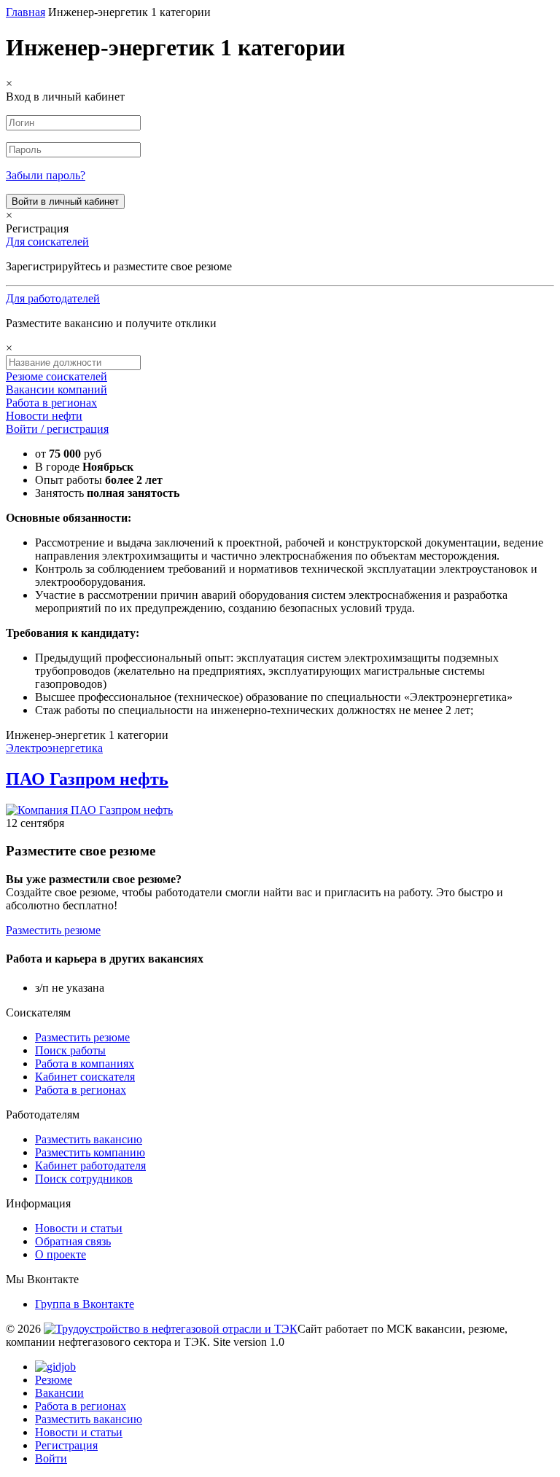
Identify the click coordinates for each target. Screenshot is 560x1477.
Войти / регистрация (57, 429)
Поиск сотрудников (84, 1178)
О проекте (60, 1254)
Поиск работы (70, 1050)
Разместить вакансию (88, 1139)
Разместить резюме (53, 930)
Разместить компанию (90, 1152)
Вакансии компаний (56, 389)
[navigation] (280, 1412)
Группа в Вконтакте (84, 1304)
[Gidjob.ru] (171, 1329)
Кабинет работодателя (90, 1165)
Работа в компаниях (84, 1063)
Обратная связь (73, 1241)
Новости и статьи (78, 1228)
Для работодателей (53, 298)
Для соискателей (47, 241)
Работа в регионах (51, 402)
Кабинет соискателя (85, 1076)
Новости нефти (44, 416)
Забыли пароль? (45, 175)
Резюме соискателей (56, 376)
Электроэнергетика (54, 748)
